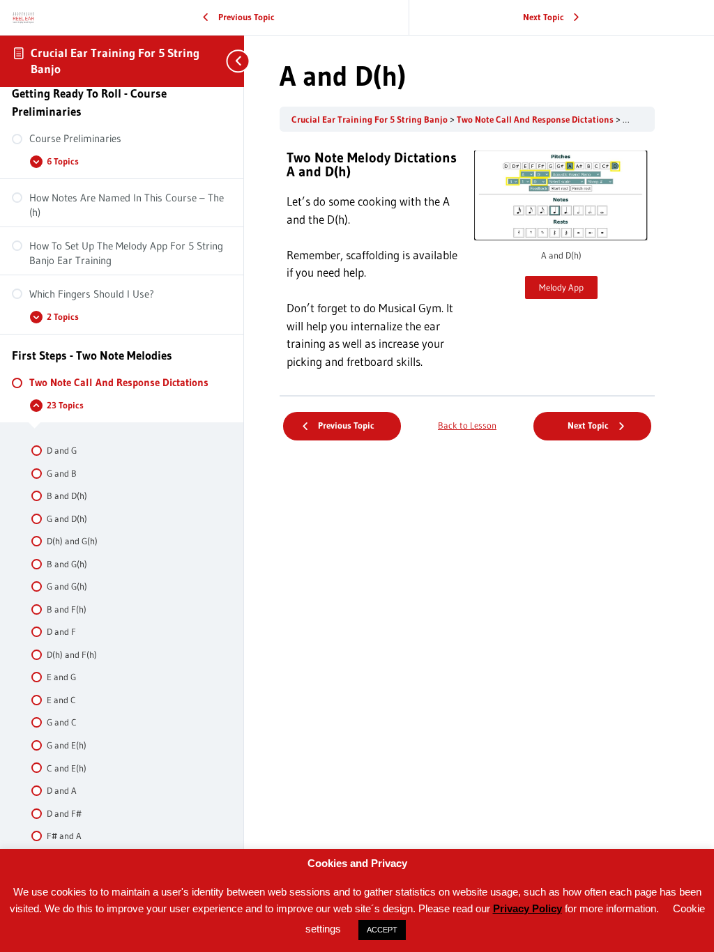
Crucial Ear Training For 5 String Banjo (370, 119)
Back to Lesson (467, 425)
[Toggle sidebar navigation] (230, 61)
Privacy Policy (527, 908)
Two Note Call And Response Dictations (536, 119)
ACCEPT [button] (382, 930)
